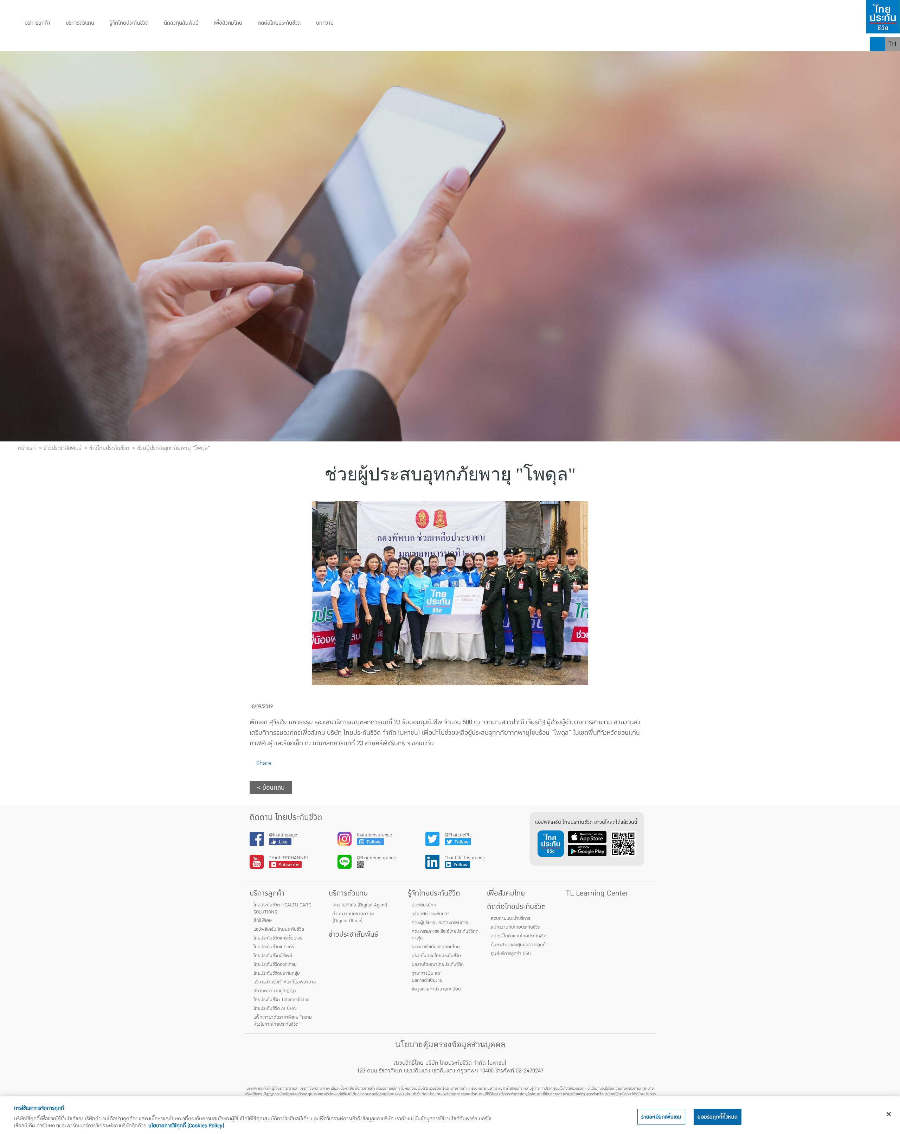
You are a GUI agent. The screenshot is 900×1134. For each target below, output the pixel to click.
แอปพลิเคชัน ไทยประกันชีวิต (278, 929)
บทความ (325, 23)
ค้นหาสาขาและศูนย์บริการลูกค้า (519, 945)
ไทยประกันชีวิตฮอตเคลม (275, 964)
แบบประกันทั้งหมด (46, 44)
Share (263, 763)
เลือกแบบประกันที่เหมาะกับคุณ (273, 44)
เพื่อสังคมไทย (228, 23)
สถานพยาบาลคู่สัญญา (274, 991)
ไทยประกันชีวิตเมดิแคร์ (273, 947)
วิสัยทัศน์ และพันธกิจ (431, 914)
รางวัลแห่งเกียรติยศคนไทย (436, 947)
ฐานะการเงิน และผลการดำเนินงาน (427, 976)
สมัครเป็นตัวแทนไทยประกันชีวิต (519, 936)
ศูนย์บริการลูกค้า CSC (511, 953)
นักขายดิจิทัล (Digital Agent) (360, 905)
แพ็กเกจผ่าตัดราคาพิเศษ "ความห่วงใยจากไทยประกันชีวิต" (282, 1020)
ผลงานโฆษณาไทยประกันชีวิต (438, 964)
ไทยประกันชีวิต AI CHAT (275, 1008)
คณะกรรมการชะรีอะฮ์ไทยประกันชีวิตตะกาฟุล (446, 935)
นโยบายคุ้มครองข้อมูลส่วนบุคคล (450, 1044)
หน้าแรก (27, 448)
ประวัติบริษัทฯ (424, 905)
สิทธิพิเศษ (262, 920)
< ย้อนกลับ (271, 787)
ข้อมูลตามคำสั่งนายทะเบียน (436, 989)
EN (892, 58)
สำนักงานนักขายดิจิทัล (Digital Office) (353, 917)
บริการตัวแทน (80, 23)
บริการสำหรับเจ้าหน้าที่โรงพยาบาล (284, 982)
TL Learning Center (597, 893)
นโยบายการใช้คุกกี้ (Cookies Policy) (186, 1125)
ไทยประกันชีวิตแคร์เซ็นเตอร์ (277, 938)
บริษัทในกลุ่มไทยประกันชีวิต (436, 956)
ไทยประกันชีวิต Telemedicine (281, 1000)
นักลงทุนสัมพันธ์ (181, 23)
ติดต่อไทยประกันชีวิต (279, 23)
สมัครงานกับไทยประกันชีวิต (515, 927)
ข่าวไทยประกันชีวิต (109, 448)
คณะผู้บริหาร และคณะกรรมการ (440, 922)
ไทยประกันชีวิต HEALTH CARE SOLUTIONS (282, 908)
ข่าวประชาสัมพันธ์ (353, 934)
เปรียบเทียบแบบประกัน (194, 44)
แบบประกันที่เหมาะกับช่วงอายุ (118, 44)
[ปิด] (888, 1114)
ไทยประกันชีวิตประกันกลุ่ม (276, 973)
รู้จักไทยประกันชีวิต (129, 23)
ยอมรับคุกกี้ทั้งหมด (718, 1117)
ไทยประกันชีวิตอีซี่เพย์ (272, 956)
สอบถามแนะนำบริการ (510, 918)
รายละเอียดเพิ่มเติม (661, 1117)
